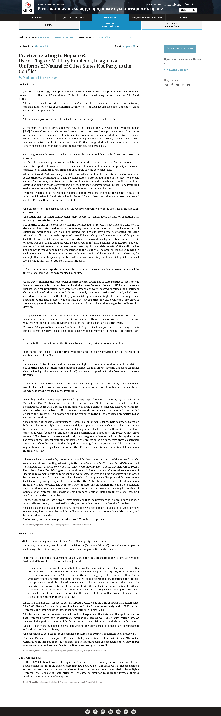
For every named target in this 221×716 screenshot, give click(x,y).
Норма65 (129, 46)
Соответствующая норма (180, 48)
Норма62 (41, 46)
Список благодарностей (173, 5)
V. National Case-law (176, 69)
